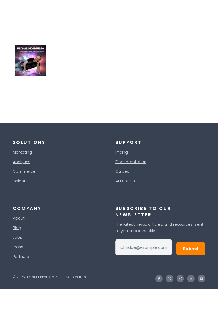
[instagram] (180, 278)
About (19, 218)
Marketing (22, 152)
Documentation (130, 161)
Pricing (121, 152)
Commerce (24, 171)
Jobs (17, 237)
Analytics (21, 161)
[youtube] (201, 278)
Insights (20, 181)
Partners (21, 256)
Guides (122, 171)
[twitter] (169, 278)
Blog (17, 227)
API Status (125, 181)
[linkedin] (191, 278)
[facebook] (159, 278)
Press (18, 247)
